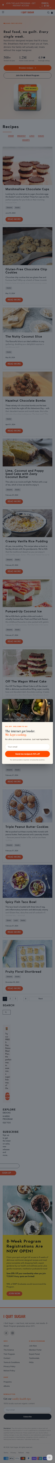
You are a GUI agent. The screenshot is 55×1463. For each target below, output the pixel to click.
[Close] (49, 703)
